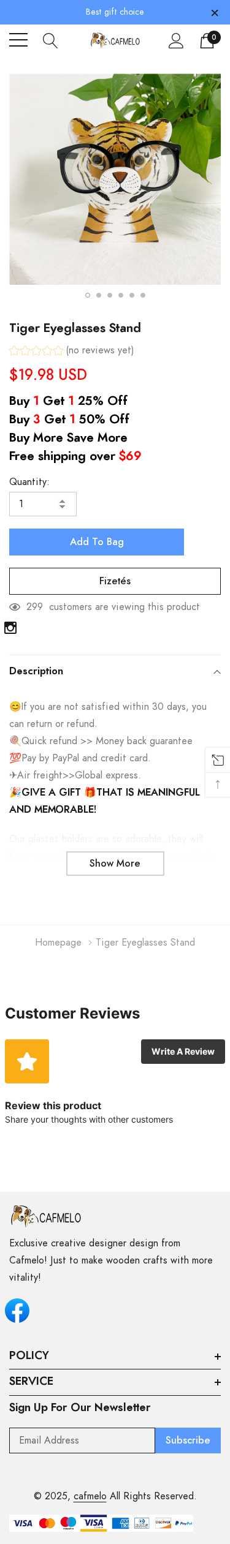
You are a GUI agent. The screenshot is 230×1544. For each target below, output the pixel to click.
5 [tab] (131, 295)
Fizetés (115, 581)
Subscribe (188, 1440)
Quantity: (29, 482)
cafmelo (90, 1496)
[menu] (18, 40)
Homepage (58, 942)
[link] (10, 627)
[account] (176, 40)
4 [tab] (120, 295)
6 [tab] (142, 295)
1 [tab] (87, 295)
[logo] (115, 40)
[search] (50, 40)
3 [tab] (109, 295)
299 (34, 607)
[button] (71, 352)
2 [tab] (98, 295)
